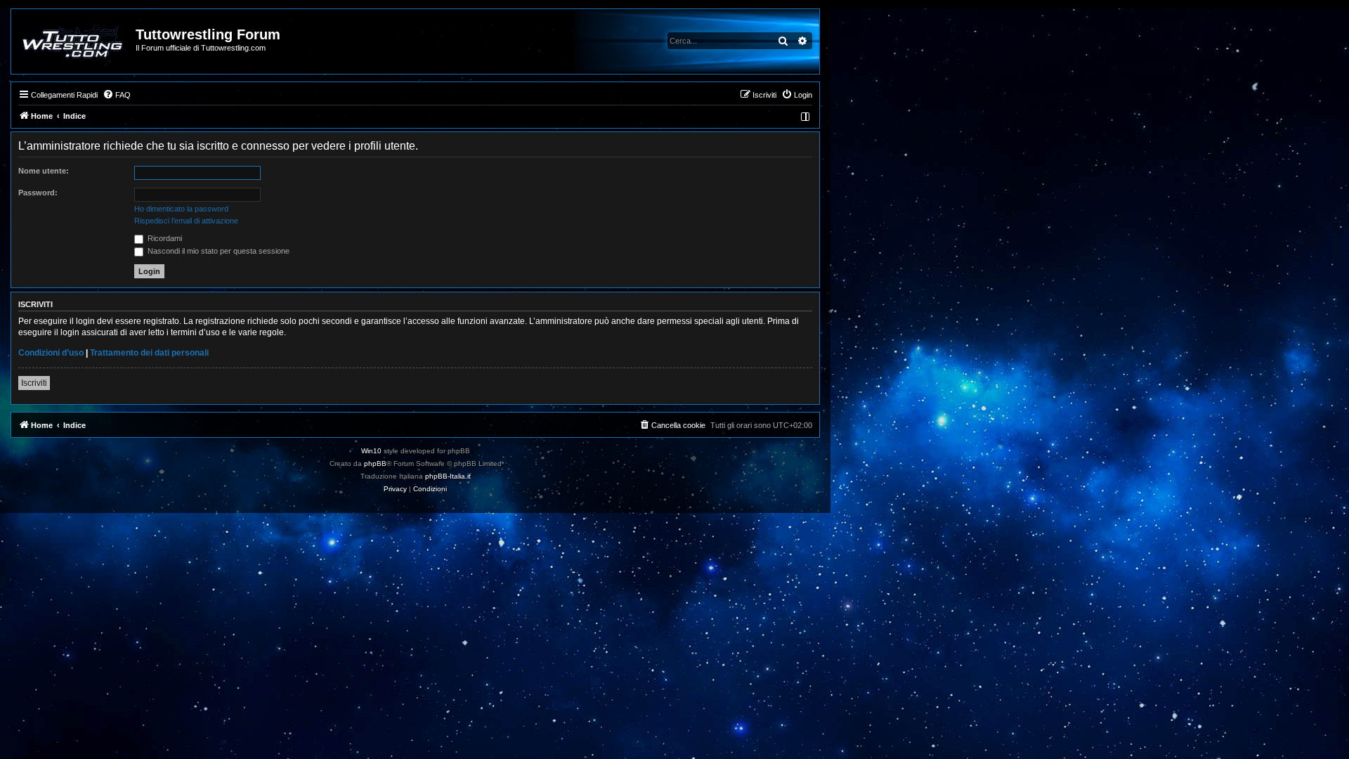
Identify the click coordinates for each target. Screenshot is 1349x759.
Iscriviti (34, 383)
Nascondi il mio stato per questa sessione (217, 251)
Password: (38, 192)
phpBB (375, 463)
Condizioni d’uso (51, 353)
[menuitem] (117, 94)
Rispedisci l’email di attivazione (186, 220)
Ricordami (163, 238)
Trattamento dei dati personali (149, 353)
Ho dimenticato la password (181, 209)
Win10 (371, 451)
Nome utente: (43, 171)
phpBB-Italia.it (448, 476)
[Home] (74, 41)
